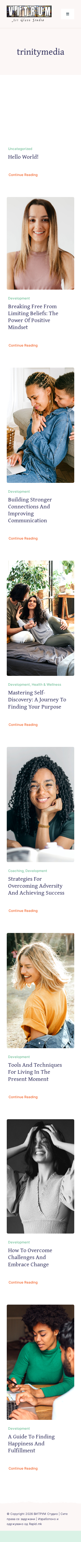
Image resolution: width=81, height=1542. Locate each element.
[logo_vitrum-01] (29, 7)
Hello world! (23, 156)
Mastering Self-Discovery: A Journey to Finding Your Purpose (37, 699)
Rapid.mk (35, 1524)
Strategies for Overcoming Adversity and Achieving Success (36, 885)
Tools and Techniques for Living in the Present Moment (35, 1071)
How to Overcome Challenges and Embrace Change (30, 1257)
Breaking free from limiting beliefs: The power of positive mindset (33, 317)
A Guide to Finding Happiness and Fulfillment (31, 1443)
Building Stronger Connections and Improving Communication (30, 510)
